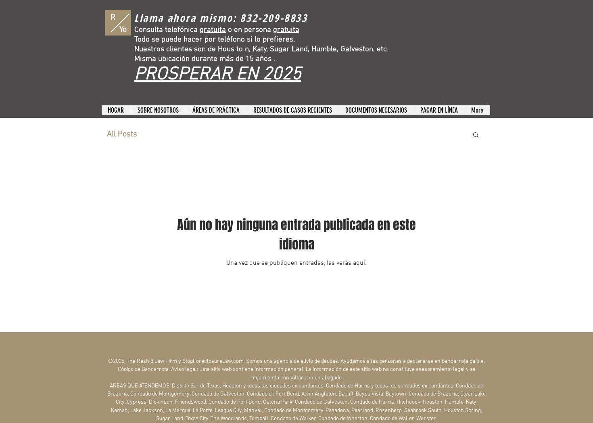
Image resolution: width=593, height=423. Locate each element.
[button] (476, 135)
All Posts (122, 134)
